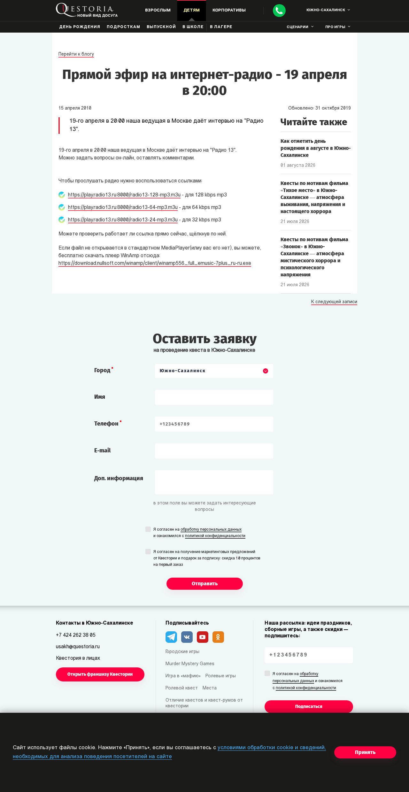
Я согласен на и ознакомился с (199, 533)
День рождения (79, 27)
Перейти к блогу (76, 54)
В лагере (221, 27)
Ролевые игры (220, 676)
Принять (365, 752)
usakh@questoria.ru (78, 647)
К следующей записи (334, 302)
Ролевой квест (182, 688)
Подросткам (123, 27)
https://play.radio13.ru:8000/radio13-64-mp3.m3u (123, 207)
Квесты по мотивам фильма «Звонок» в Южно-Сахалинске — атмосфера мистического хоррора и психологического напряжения (314, 257)
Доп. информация (118, 478)
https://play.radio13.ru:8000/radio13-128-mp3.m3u (124, 195)
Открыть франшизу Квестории (100, 674)
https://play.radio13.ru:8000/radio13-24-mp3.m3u (123, 220)
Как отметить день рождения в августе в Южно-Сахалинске (316, 148)
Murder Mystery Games (190, 664)
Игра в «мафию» (183, 676)
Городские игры (182, 652)
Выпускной (161, 27)
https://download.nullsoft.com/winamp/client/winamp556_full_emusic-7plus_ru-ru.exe (154, 263)
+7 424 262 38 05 (76, 635)
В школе (193, 27)
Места (210, 688)
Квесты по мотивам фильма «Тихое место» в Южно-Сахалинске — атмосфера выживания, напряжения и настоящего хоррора (314, 197)
